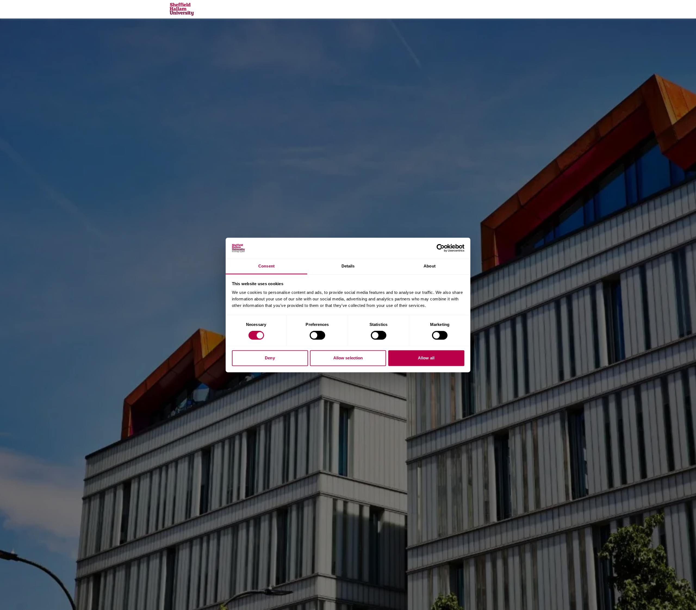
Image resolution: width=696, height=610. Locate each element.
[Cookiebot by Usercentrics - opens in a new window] (440, 248)
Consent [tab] (266, 266)
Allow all (426, 358)
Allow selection (348, 358)
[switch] (317, 335)
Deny (270, 358)
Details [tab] (348, 266)
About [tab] (430, 266)
